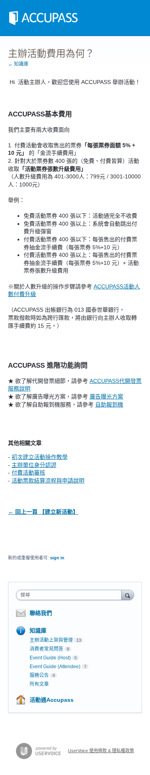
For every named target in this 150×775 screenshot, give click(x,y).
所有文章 (39, 684)
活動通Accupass (52, 700)
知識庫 (38, 630)
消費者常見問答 (46, 649)
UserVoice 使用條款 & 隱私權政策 (101, 750)
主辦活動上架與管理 (51, 640)
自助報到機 (109, 404)
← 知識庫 (18, 64)
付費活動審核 (28, 472)
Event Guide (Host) (50, 658)
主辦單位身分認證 (34, 465)
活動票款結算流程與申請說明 (48, 480)
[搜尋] (127, 595)
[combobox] (70, 595)
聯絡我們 (41, 613)
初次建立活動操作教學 (40, 457)
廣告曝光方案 (106, 396)
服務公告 (39, 675)
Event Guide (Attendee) (55, 666)
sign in (57, 557)
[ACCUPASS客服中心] (43, 18)
